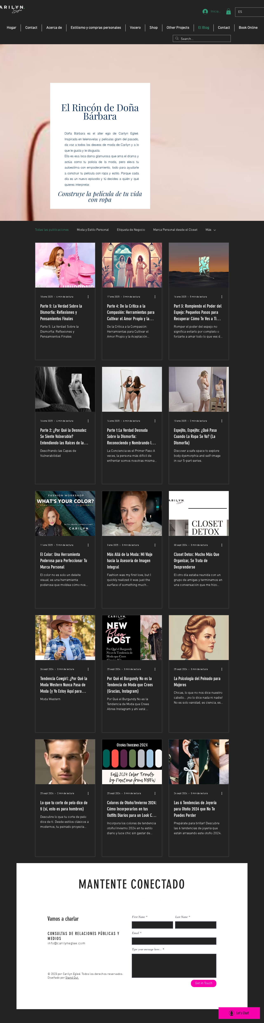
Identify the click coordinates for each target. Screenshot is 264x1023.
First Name (138, 916)
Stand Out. (72, 978)
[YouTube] (106, 900)
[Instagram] (132, 900)
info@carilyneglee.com (66, 943)
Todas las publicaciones (52, 230)
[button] (228, 11)
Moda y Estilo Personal (93, 230)
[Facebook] (158, 900)
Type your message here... (147, 949)
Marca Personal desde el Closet (175, 230)
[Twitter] (145, 900)
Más (208, 230)
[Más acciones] (89, 296)
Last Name (181, 916)
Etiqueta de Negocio (131, 230)
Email (135, 932)
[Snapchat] (119, 900)
